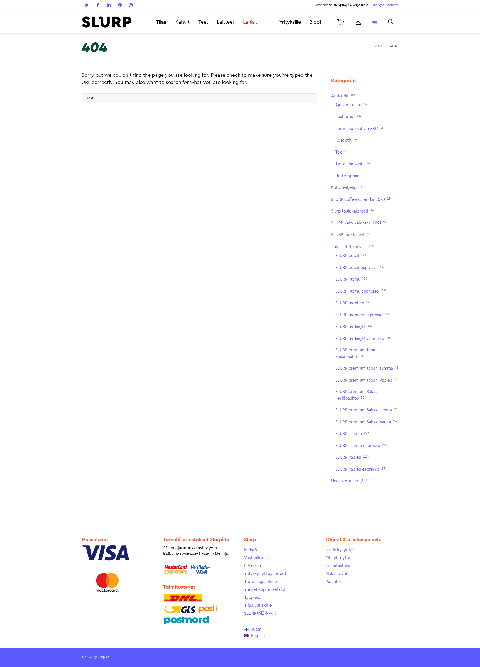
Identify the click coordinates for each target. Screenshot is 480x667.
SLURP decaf (351, 255)
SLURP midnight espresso (363, 338)
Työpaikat (253, 598)
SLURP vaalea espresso (360, 469)
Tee (340, 152)
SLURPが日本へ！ (260, 613)
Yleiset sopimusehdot (265, 589)
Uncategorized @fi (351, 480)
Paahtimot (348, 116)
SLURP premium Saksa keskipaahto (356, 395)
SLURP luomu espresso (360, 291)
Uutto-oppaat (350, 175)
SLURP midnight (354, 326)
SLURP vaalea (352, 457)
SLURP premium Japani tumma (366, 368)
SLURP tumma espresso (361, 445)
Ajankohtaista (351, 104)
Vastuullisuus (256, 558)
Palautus (334, 582)
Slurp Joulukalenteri (352, 211)
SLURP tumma (352, 433)
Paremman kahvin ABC (359, 128)
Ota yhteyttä (338, 558)
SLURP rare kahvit (350, 234)
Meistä (250, 550)
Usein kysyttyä (340, 550)
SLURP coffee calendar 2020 (361, 199)
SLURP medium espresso (362, 314)
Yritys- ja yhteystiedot (265, 574)
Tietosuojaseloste (261, 582)
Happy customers (384, 5)
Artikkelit (343, 95)
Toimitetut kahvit (352, 246)
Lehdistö (252, 566)
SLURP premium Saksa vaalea (366, 421)
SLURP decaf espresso (359, 267)
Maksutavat (337, 574)
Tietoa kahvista (352, 163)
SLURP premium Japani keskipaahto (357, 353)
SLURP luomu (351, 279)
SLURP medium (353, 302)
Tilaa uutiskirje (258, 605)
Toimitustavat (339, 566)
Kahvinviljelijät (347, 187)
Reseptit (346, 140)
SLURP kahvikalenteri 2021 (359, 223)
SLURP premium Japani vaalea (366, 380)
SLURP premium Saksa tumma (366, 409)
